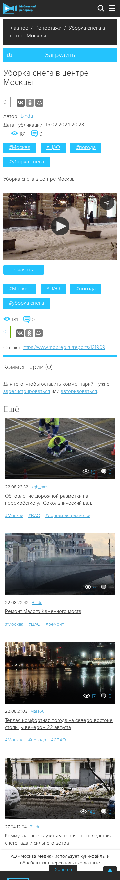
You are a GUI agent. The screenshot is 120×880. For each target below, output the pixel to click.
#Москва (19, 147)
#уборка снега (26, 161)
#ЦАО (53, 147)
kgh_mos (39, 487)
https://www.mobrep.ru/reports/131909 (64, 347)
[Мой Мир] (39, 103)
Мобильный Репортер (19, 8)
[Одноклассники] (30, 103)
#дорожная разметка (67, 515)
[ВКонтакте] (21, 103)
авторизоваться (79, 391)
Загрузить (60, 55)
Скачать (23, 270)
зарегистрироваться (26, 391)
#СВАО (58, 740)
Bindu (27, 116)
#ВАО (34, 515)
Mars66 (37, 711)
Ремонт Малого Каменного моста (43, 611)
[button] (60, 226)
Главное (18, 28)
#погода (86, 147)
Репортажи (48, 28)
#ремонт (55, 624)
